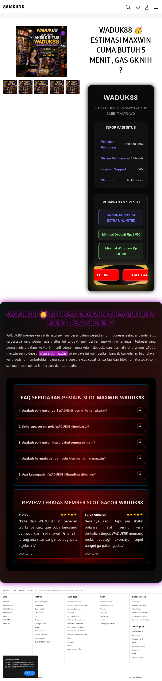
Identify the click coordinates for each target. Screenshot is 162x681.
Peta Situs (39, 677)
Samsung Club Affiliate (107, 624)
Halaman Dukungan (74, 602)
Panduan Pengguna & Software (78, 605)
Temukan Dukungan (74, 609)
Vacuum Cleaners (41, 635)
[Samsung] (13, 6)
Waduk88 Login (8, 605)
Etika (134, 654)
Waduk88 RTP (7, 613)
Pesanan (103, 609)
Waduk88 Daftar (8, 609)
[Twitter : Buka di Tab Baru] (149, 677)
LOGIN (101, 275)
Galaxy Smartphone (42, 602)
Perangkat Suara (41, 624)
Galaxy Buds (39, 613)
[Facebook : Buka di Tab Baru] (144, 677)
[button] (137, 7)
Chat (69, 638)
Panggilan (71, 642)
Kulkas (37, 627)
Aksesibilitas (136, 609)
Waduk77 (6, 616)
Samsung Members (106, 605)
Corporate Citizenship (139, 616)
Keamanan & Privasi (139, 605)
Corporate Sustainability (141, 620)
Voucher (103, 620)
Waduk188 (6, 624)
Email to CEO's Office (75, 649)
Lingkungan (136, 602)
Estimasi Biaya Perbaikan (76, 631)
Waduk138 (6, 620)
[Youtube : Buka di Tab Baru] (158, 677)
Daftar (29, 673)
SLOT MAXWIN (40, 638)
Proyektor (38, 620)
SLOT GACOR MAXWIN (42, 642)
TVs (36, 616)
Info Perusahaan (137, 632)
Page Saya (103, 613)
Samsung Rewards (106, 602)
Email (69, 646)
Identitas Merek (137, 639)
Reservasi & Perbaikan (75, 624)
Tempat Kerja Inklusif (139, 613)
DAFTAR (140, 275)
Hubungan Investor (139, 646)
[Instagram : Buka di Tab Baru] (153, 677)
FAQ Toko (71, 613)
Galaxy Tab (39, 605)
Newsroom (136, 650)
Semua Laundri (40, 631)
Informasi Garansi (74, 616)
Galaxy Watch (39, 609)
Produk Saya (104, 616)
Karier (134, 643)
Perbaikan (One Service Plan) (77, 635)
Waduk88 (6, 602)
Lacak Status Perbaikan (76, 627)
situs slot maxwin (53, 353)
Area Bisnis (136, 635)
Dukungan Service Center (76, 620)
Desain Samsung (138, 657)
